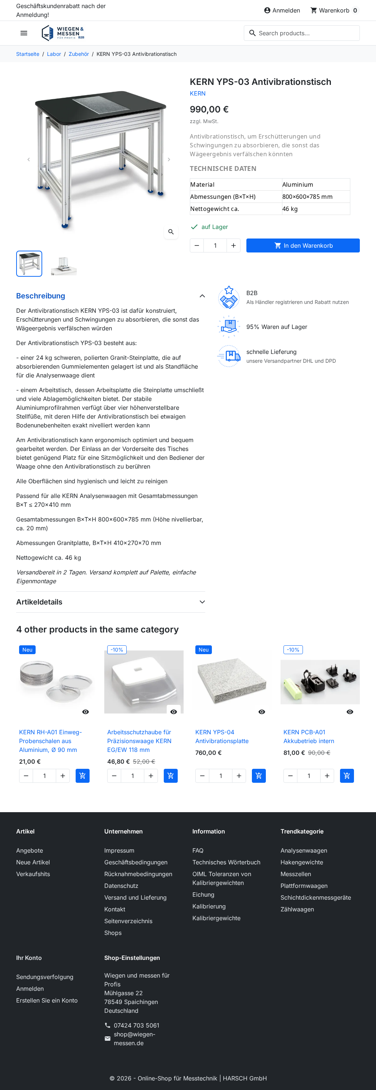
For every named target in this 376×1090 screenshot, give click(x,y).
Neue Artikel (33, 862)
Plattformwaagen (304, 885)
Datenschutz (121, 885)
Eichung (203, 894)
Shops (113, 932)
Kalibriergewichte (216, 918)
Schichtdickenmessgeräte (316, 897)
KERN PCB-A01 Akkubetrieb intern (308, 736)
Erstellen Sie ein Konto (47, 1000)
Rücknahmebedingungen (138, 874)
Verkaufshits (33, 874)
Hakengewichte (302, 862)
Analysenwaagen (304, 850)
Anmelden (30, 988)
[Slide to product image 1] (29, 264)
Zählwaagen (297, 909)
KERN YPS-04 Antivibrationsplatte (222, 736)
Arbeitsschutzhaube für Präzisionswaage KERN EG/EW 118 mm (139, 740)
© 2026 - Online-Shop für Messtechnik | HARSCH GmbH (188, 1078)
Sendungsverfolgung (44, 976)
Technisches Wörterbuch (226, 862)
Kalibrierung (209, 906)
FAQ (197, 850)
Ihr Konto (29, 957)
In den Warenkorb (303, 245)
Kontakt (114, 909)
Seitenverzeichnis (128, 921)
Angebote (29, 850)
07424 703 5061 (136, 1025)
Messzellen (296, 874)
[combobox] (302, 33)
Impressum (119, 850)
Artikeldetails (39, 602)
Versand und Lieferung (135, 897)
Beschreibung (40, 295)
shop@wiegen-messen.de (134, 1038)
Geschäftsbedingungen (135, 862)
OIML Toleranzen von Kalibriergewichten (221, 878)
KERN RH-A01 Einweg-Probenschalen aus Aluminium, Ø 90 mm (50, 740)
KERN (198, 93)
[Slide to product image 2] (64, 264)
